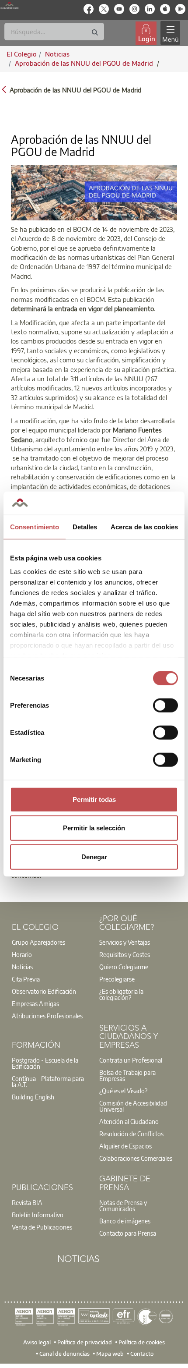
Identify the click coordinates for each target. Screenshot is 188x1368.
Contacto (141, 1353)
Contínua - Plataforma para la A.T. (48, 1081)
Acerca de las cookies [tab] (144, 526)
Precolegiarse (117, 979)
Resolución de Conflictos (131, 1134)
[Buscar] (95, 33)
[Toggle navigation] (170, 33)
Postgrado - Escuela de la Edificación (45, 1063)
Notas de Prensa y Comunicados (123, 1205)
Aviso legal (37, 1342)
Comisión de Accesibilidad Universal (133, 1106)
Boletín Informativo (37, 1215)
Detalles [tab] (85, 526)
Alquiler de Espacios (125, 1146)
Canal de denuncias (64, 1353)
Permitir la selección (94, 828)
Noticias (22, 967)
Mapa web (110, 1353)
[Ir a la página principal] (9, 5)
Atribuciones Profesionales (47, 1016)
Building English (33, 1097)
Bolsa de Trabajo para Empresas (127, 1075)
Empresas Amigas (35, 1003)
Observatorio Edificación (44, 991)
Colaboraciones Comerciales (135, 1158)
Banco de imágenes (124, 1221)
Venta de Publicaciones (42, 1227)
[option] (50, 942)
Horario (22, 954)
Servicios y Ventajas (124, 942)
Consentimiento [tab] (34, 526)
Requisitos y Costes (124, 954)
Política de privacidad (84, 1342)
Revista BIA (27, 1202)
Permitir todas (94, 799)
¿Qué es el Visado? (123, 1091)
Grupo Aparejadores (38, 942)
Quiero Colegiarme (123, 967)
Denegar (94, 856)
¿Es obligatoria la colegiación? (121, 994)
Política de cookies (141, 1342)
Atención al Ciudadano (129, 1121)
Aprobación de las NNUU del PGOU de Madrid (85, 63)
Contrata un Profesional (130, 1060)
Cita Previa (26, 979)
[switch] (165, 705)
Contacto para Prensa (127, 1233)
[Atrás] (4, 89)
